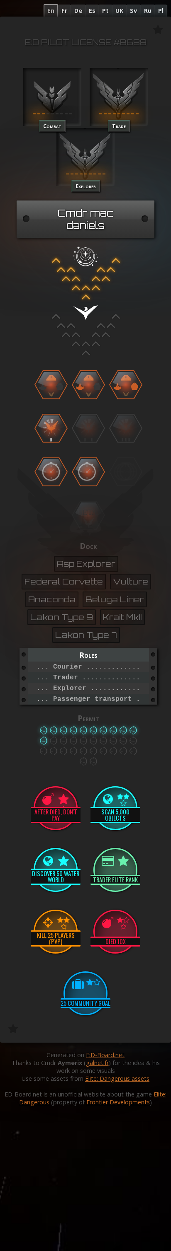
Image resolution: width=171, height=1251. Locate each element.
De (78, 10)
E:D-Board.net (105, 1055)
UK (119, 10)
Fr (64, 10)
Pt (105, 10)
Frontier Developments (118, 1102)
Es (92, 10)
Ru (147, 10)
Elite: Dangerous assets (117, 1078)
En (50, 10)
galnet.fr (97, 1063)
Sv (133, 10)
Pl (161, 10)
